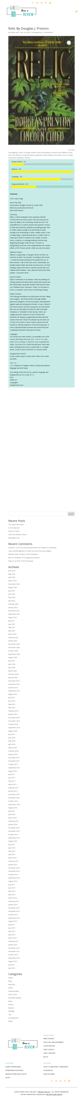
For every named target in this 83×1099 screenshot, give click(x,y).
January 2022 (12, 607)
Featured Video (13, 991)
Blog (10, 981)
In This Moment (13, 528)
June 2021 (11, 624)
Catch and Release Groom (17, 534)
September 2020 (14, 654)
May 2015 (11, 851)
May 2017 (11, 781)
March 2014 (12, 898)
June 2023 (11, 571)
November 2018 (14, 721)
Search (71, 514)
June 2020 (11, 664)
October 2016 (13, 801)
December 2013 (14, 908)
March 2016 (12, 818)
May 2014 (11, 891)
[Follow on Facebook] (33, 3)
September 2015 (14, 838)
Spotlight (11, 1011)
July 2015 (11, 844)
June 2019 (11, 701)
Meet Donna (48, 1038)
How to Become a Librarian (55, 1067)
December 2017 (14, 758)
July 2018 (11, 734)
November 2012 (14, 951)
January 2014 (12, 905)
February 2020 (13, 674)
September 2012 (14, 958)
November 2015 (14, 831)
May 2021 (11, 627)
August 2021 (12, 617)
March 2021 (12, 634)
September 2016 (14, 804)
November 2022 (14, 584)
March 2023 (12, 581)
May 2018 (11, 741)
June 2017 (11, 778)
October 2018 (13, 724)
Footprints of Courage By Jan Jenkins (27, 558)
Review (10, 1004)
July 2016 (11, 811)
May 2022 (11, 597)
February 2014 (13, 901)
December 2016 (14, 794)
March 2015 (12, 858)
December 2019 (14, 681)
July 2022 (11, 591)
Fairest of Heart (13, 531)
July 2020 (11, 661)
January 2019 (12, 714)
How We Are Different (53, 1042)
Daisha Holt (14, 32)
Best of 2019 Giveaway (29, 554)
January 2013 (12, 945)
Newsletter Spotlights (16, 1074)
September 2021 (14, 614)
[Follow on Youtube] (50, 3)
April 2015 (11, 854)
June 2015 (11, 848)
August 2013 (12, 921)
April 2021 (11, 631)
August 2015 (12, 841)
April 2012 (11, 968)
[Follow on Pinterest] (46, 3)
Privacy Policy (44, 1092)
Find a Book (48, 1049)
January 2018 (12, 754)
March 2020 (12, 671)
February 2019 (13, 711)
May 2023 (11, 574)
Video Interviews (13, 1067)
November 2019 (14, 684)
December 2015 (14, 828)
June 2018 (11, 738)
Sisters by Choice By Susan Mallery (39, 551)
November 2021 (14, 611)
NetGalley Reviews (14, 998)
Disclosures (49, 1074)
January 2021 (12, 641)
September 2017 (14, 768)
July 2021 (11, 621)
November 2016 (14, 798)
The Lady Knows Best (16, 524)
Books (10, 988)
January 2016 (12, 824)
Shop (7, 1078)
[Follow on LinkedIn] (41, 3)
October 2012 (13, 955)
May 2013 (11, 931)
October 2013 (13, 915)
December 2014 (14, 868)
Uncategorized (13, 1018)
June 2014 (11, 888)
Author (10, 978)
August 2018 (12, 731)
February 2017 (13, 788)
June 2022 (11, 594)
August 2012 (12, 961)
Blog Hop (11, 984)
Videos (10, 1021)
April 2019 (11, 707)
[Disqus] (41, 419)
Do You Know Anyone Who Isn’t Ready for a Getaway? (37, 548)
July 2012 (11, 965)
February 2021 (13, 637)
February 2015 (13, 861)
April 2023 (11, 577)
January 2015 (12, 865)
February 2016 (13, 821)
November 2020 (14, 647)
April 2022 (11, 601)
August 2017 (12, 771)
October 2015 (13, 834)
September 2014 (14, 878)
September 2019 (14, 691)
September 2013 (14, 918)
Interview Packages (14, 1070)
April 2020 (11, 667)
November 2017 (14, 761)
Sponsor (11, 1008)
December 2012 (14, 948)
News (10, 1001)
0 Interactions (48, 32)
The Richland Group (53, 1094)
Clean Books (49, 1046)
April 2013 (11, 935)
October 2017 (13, 764)
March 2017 (12, 784)
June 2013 (11, 928)
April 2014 (11, 895)
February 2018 (13, 751)
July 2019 (11, 698)
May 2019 (11, 704)
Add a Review (49, 1053)
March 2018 (12, 748)
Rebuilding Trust (14, 538)
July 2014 (11, 885)
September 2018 (14, 728)
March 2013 (12, 938)
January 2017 (12, 791)
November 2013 (14, 911)
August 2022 (12, 587)
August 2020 (12, 657)
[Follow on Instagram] (37, 3)
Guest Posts (12, 994)
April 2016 (11, 814)
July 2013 (11, 925)
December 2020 (14, 644)
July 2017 (11, 774)
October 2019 (13, 688)
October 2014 (13, 874)
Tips (9, 1014)
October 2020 (13, 651)
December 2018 (14, 718)
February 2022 (13, 604)
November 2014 (14, 871)
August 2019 (12, 694)
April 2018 (11, 744)
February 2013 (13, 941)
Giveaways (48, 1070)
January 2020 (12, 677)
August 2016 (12, 808)
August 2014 (12, 881)
